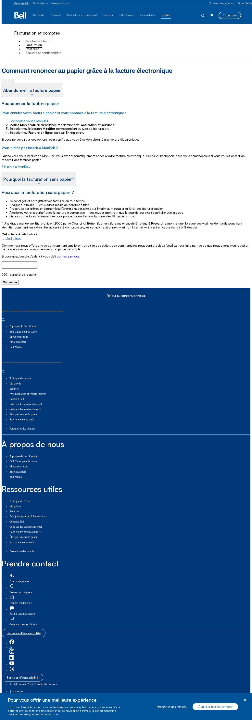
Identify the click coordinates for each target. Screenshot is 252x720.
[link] (11, 575)
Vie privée (15, 383)
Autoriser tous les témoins (215, 707)
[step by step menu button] (11, 81)
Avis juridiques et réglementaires (27, 393)
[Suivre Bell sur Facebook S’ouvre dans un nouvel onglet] (11, 643)
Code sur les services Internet (25, 404)
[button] (6, 238)
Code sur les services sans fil (25, 409)
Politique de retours (20, 378)
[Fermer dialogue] (245, 700)
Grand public (21, 3)
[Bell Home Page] (20, 15)
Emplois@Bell (17, 341)
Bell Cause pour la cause (23, 331)
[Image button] (4, 81)
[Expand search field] (203, 15)
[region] (126, 706)
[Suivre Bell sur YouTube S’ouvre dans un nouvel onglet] (11, 664)
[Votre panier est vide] (212, 15)
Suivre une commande (21, 419)
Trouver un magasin (221, 3)
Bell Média (15, 347)
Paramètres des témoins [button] (22, 428)
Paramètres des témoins (171, 706)
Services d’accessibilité (24, 633)
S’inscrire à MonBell (15, 167)
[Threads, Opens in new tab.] (11, 670)
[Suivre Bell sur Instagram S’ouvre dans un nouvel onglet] (11, 652)
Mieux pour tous (60, 3)
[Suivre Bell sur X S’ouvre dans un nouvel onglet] (10, 647)
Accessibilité (245, 3)
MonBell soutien (37, 41)
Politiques (32, 49)
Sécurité (14, 388)
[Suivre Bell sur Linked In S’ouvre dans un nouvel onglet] (11, 658)
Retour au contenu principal (126, 296)
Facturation (34, 45)
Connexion (230, 15)
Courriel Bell (16, 399)
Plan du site (17, 691)
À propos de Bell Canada (23, 326)
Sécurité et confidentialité (43, 53)
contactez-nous (68, 256)
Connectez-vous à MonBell (28, 121)
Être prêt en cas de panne (23, 414)
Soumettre (10, 282)
